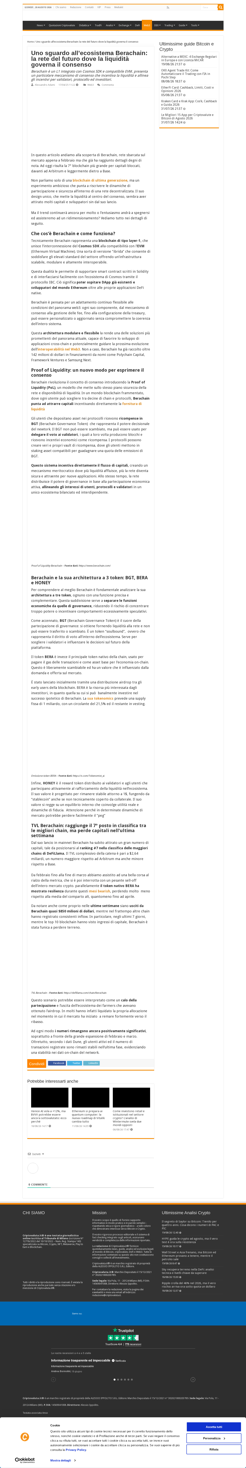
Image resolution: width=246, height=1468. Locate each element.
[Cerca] (221, 7)
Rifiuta (213, 1449)
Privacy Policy (76, 1449)
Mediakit (118, 7)
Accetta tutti (214, 1427)
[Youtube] (189, 7)
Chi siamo (61, 7)
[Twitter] (176, 7)
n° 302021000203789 (176, 1398)
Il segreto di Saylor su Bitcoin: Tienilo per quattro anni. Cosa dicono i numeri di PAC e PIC (190, 1225)
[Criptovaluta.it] (30, 25)
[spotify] (197, 7)
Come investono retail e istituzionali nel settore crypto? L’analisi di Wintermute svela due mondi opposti (129, 1118)
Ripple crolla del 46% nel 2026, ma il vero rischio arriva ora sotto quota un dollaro (189, 1284)
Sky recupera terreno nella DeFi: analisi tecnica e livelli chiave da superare (188, 1271)
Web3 (90, 84)
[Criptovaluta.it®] (123, 15)
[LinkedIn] (184, 7)
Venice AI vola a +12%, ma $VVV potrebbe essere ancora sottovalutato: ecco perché (48, 1116)
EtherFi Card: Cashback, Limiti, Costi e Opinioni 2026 (187, 89)
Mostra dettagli (60, 1460)
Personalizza (211, 1438)
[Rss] (168, 7)
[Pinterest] (180, 7)
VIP (99, 7)
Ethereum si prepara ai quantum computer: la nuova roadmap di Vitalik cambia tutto (88, 1116)
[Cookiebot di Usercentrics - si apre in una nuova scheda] (25, 1460)
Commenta (108, 84)
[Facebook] (172, 7)
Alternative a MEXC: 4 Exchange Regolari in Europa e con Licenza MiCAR (189, 58)
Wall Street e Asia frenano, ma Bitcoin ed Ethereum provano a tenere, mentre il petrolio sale (189, 1256)
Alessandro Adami (45, 84)
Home (30, 41)
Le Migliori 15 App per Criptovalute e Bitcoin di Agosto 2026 (187, 116)
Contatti (89, 7)
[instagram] (193, 7)
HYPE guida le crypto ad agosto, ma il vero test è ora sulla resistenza (190, 1240)
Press (108, 7)
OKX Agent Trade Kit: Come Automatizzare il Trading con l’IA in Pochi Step (185, 74)
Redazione (75, 7)
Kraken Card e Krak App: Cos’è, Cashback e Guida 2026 (189, 102)
